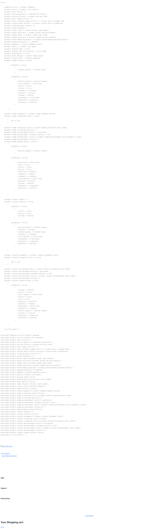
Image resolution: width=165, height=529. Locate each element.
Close (2, 527)
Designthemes (89, 515)
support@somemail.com (9, 456)
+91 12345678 (5, 453)
